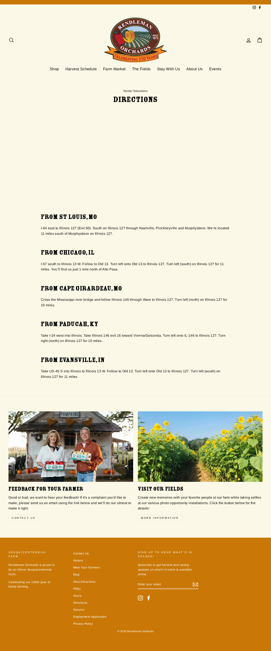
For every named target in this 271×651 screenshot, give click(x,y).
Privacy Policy (83, 623)
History (78, 560)
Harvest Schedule (81, 69)
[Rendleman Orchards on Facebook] (148, 597)
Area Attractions (84, 581)
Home (127, 91)
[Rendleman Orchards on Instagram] (140, 597)
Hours (77, 595)
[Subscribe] (195, 584)
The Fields (141, 69)
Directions (80, 602)
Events (215, 69)
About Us (194, 69)
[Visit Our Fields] (200, 446)
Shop (54, 69)
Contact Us (24, 517)
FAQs (77, 588)
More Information (160, 517)
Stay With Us (168, 69)
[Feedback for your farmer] (70, 446)
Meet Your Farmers (86, 567)
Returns (78, 609)
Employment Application (90, 616)
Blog (76, 574)
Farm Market (114, 69)
